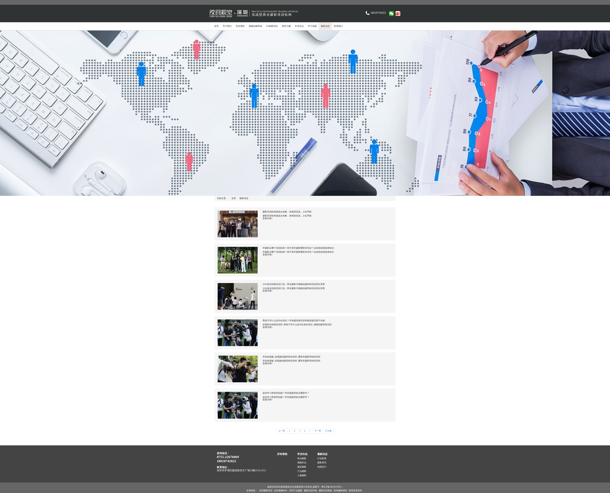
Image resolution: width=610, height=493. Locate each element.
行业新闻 (321, 458)
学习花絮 (312, 26)
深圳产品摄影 (295, 490)
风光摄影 (301, 458)
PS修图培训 (272, 26)
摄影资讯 (321, 462)
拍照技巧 (321, 467)
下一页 (317, 431)
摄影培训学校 (310, 490)
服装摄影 (301, 467)
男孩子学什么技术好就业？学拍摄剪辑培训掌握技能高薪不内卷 (294, 320)
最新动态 (325, 26)
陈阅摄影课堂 (340, 490)
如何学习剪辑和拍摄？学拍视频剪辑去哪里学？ (286, 393)
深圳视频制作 (280, 490)
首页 (216, 26)
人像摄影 (301, 475)
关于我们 (227, 26)
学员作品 (299, 26)
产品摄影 (301, 471)
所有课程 (240, 26)
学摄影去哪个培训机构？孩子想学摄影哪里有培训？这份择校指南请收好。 (299, 248)
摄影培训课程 (325, 490)
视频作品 (301, 462)
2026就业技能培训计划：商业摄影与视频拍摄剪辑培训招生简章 (294, 284)
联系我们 (338, 26)
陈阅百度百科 (355, 490)
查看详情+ (268, 218)
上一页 (281, 431)
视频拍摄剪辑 (255, 26)
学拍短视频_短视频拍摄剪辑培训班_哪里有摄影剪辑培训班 (291, 357)
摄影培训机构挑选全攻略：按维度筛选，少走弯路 (287, 212)
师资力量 (286, 26)
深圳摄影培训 (265, 490)
